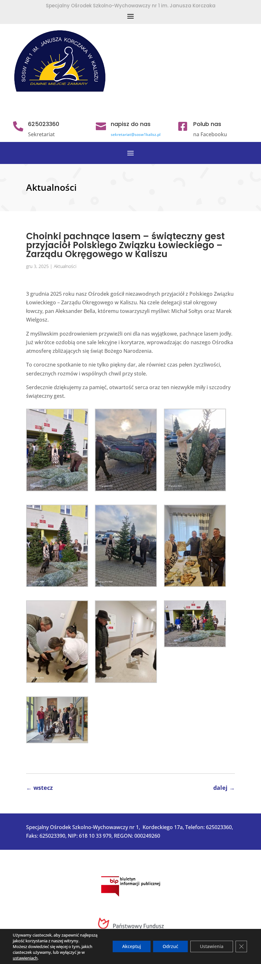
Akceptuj (131, 946)
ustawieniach (25, 958)
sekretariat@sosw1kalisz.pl (135, 134)
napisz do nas (131, 124)
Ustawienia (211, 946)
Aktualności (65, 266)
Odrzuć (170, 946)
